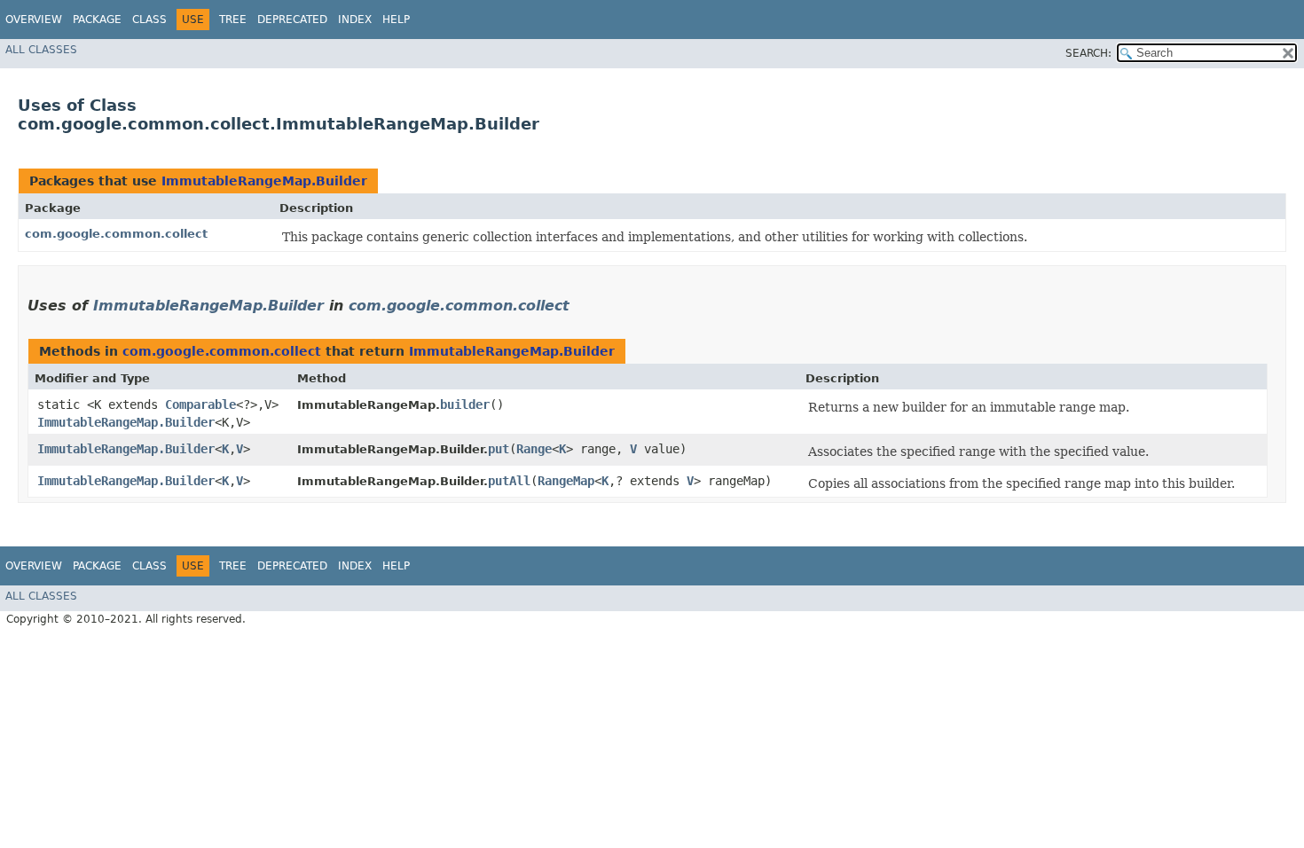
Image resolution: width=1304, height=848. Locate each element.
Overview (33, 19)
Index (355, 19)
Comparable (200, 404)
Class (149, 19)
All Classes (41, 49)
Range (534, 449)
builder (465, 404)
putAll (509, 481)
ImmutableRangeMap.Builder (264, 181)
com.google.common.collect (116, 233)
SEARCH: (1088, 53)
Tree (233, 19)
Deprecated (292, 19)
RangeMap (566, 481)
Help (396, 19)
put (498, 449)
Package (97, 19)
